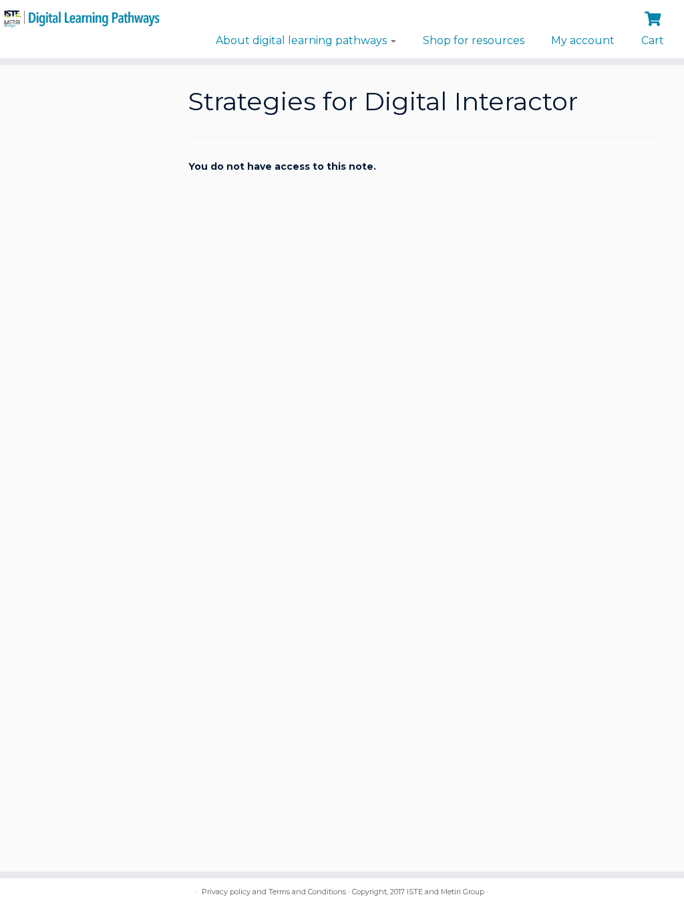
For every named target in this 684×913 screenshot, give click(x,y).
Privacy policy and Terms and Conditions (274, 891)
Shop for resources (473, 40)
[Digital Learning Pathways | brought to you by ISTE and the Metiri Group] (80, 18)
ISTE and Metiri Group (445, 891)
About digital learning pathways (302, 40)
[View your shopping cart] (654, 17)
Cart (652, 40)
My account (583, 40)
